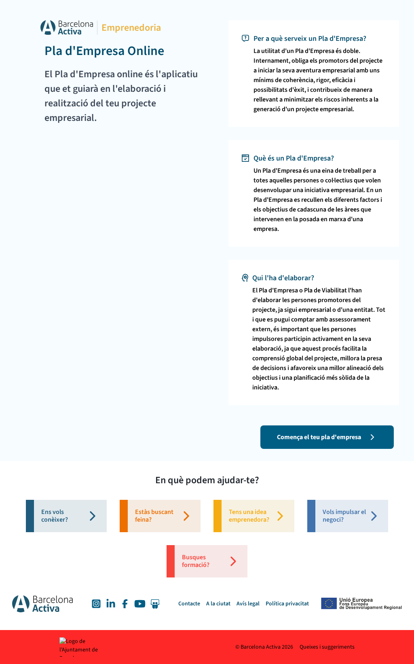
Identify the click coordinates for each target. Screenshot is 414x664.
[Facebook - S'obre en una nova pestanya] (124, 603)
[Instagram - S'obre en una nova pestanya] (96, 604)
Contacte (189, 604)
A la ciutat (218, 604)
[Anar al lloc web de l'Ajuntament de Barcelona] (87, 647)
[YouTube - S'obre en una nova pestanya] (140, 603)
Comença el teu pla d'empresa (319, 437)
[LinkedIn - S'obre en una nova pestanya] (111, 604)
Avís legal (248, 604)
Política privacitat (287, 604)
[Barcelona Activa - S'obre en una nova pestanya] (66, 27)
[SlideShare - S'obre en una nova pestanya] (155, 604)
